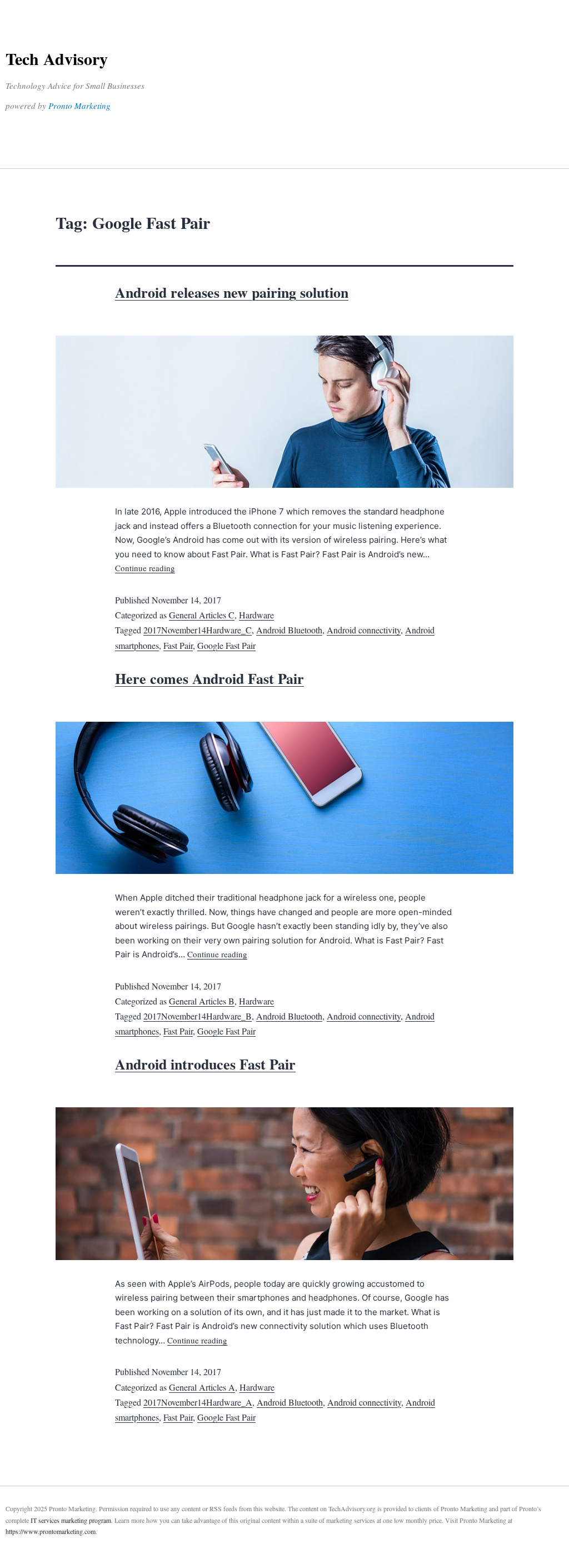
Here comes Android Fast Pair (209, 678)
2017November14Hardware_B (197, 1016)
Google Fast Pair (226, 645)
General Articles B (201, 1001)
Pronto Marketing (79, 105)
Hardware (256, 615)
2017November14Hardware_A (197, 1402)
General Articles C (201, 615)
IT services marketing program (71, 1520)
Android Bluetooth (289, 630)
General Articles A (202, 1387)
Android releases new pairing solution (231, 292)
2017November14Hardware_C (197, 630)
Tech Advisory (57, 58)
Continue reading (145, 567)
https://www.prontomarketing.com (51, 1531)
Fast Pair (178, 645)
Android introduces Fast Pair (205, 1064)
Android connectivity (364, 630)
